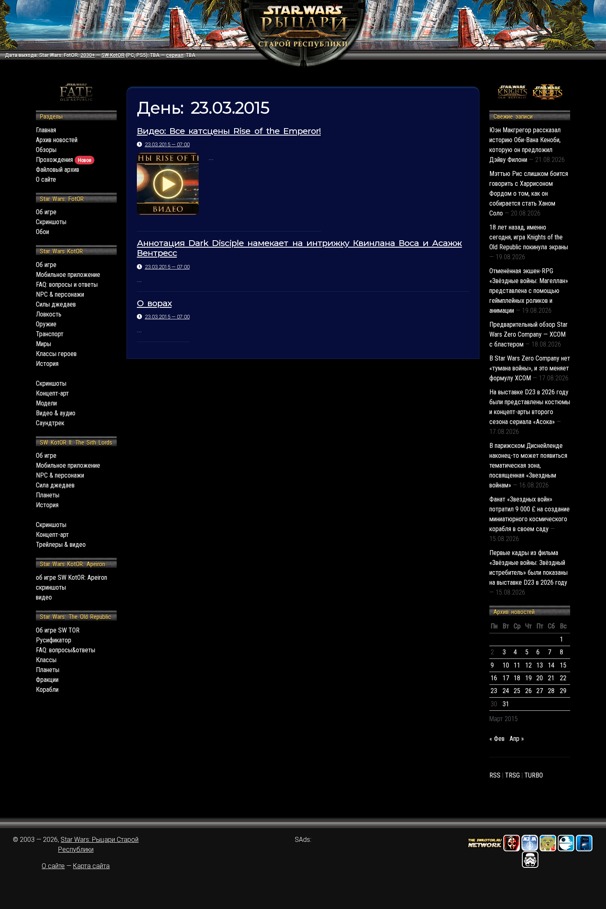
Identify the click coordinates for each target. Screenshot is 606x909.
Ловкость (48, 314)
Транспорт (49, 334)
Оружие (46, 324)
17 (506, 678)
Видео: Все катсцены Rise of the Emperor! (229, 131)
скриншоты (51, 587)
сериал (174, 55)
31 (506, 704)
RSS (494, 775)
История (47, 364)
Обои (42, 232)
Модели (46, 403)
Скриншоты (51, 222)
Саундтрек (50, 423)
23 (494, 691)
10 (506, 665)
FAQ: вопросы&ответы (65, 650)
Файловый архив (57, 169)
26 (528, 691)
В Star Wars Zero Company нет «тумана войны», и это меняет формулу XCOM (529, 368)
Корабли (47, 689)
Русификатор (53, 640)
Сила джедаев (55, 485)
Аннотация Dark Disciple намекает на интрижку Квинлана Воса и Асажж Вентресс (299, 248)
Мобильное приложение (68, 275)
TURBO (533, 775)
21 (551, 678)
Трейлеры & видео (61, 544)
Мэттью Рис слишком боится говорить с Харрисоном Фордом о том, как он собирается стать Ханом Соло (528, 193)
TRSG (512, 775)
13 (539, 665)
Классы (46, 660)
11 (517, 665)
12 (528, 665)
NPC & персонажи (60, 294)
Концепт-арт (52, 393)
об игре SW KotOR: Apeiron (71, 577)
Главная (46, 130)
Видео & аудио (55, 413)
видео (44, 597)
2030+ (87, 55)
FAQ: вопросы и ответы (67, 284)
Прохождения (63, 160)
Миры (43, 344)
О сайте (46, 179)
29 (563, 691)
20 (539, 678)
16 (494, 678)
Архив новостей (57, 140)
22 (563, 678)
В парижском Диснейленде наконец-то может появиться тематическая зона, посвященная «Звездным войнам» (528, 465)
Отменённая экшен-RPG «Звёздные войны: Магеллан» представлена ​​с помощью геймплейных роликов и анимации (528, 290)
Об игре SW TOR (58, 630)
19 (528, 678)
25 (517, 691)
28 (551, 691)
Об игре (46, 212)
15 (563, 665)
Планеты (47, 495)
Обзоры (46, 150)
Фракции (47, 680)
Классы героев (56, 354)
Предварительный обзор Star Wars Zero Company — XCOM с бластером (528, 334)
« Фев (497, 739)
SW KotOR (112, 55)
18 (517, 678)
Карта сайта (91, 866)
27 (539, 691)
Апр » (517, 739)
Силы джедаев (56, 304)
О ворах (154, 303)
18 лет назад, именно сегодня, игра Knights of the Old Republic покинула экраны (528, 237)
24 (506, 691)
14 (551, 665)
